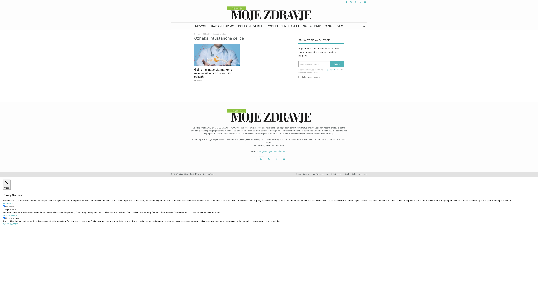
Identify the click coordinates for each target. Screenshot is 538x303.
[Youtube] (365, 2)
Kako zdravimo (222, 26)
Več (340, 26)
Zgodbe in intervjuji (283, 26)
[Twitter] (360, 2)
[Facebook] (346, 2)
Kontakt (306, 174)
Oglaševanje (336, 174)
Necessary (10, 206)
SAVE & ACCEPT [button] (10, 224)
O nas (329, 26)
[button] (363, 26)
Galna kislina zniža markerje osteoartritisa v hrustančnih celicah (213, 73)
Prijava (337, 64)
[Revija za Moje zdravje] (269, 13)
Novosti (201, 26)
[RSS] (356, 2)
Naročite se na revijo (320, 174)
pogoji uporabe (330, 70)
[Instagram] (351, 2)
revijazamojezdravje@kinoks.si (273, 151)
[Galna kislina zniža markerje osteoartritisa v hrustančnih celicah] (217, 55)
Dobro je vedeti (250, 26)
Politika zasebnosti (359, 174)
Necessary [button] (8, 203)
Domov (197, 34)
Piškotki (347, 174)
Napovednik (312, 26)
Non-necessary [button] (10, 215)
